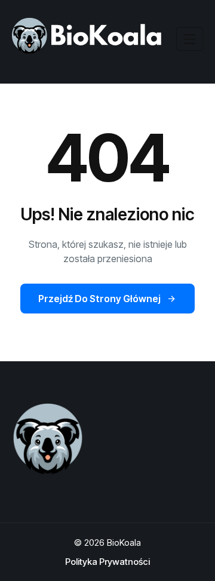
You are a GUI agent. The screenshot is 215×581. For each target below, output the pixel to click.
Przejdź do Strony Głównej (99, 299)
